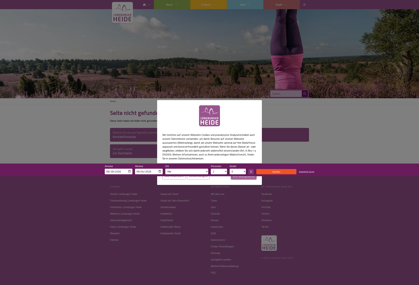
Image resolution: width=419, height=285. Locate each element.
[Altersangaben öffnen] (251, 171)
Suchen (276, 172)
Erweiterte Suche (306, 171)
